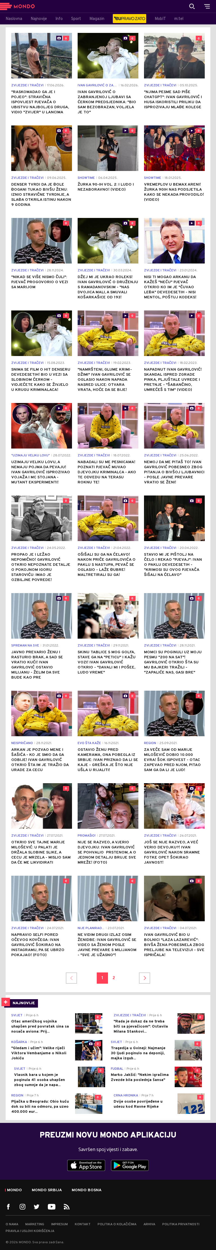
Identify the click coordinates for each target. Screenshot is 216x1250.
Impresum (59, 1224)
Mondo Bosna (87, 1190)
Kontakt (83, 1224)
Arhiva (149, 1224)
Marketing (34, 1224)
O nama (12, 1224)
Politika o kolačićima (117, 1224)
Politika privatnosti (180, 1224)
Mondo (14, 1190)
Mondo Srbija (47, 1190)
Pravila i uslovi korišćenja (30, 1231)
